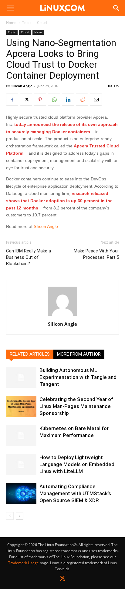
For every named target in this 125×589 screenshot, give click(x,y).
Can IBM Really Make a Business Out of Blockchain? (28, 257)
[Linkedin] (68, 100)
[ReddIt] (82, 100)
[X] (26, 100)
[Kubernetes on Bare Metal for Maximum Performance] (21, 435)
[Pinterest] (40, 100)
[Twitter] (62, 579)
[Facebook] (12, 100)
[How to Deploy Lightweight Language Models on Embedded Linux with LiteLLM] (21, 464)
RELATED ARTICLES (30, 354)
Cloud (42, 22)
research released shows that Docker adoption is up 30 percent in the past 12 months (59, 200)
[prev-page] (10, 516)
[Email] (96, 100)
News (38, 32)
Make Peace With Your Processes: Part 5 (96, 254)
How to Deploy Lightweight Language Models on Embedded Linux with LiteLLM (76, 464)
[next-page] (19, 516)
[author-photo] (62, 315)
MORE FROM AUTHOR (79, 354)
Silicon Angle (22, 86)
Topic (26, 22)
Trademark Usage (23, 562)
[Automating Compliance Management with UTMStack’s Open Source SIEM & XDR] (21, 493)
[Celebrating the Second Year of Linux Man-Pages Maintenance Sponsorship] (21, 406)
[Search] (116, 8)
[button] (10, 8)
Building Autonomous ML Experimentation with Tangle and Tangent (78, 377)
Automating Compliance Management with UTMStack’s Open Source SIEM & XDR (75, 493)
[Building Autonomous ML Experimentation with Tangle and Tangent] (21, 377)
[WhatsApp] (54, 100)
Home (11, 22)
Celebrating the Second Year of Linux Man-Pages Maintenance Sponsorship (76, 406)
